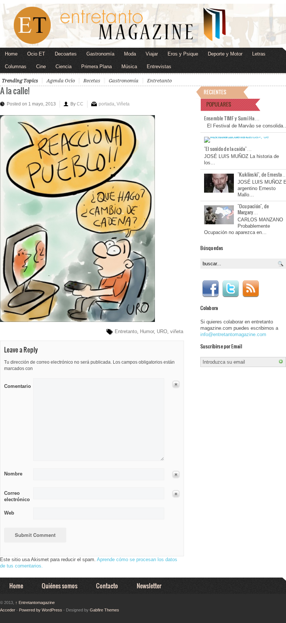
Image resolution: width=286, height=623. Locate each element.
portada (106, 104)
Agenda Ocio (61, 80)
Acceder (7, 610)
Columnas (15, 66)
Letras (259, 54)
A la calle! (14, 90)
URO (162, 331)
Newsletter (149, 585)
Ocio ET (36, 54)
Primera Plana (96, 66)
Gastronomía (100, 54)
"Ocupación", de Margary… (253, 209)
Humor (147, 331)
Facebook (210, 289)
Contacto (107, 585)
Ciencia (63, 66)
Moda (130, 54)
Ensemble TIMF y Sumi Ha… (232, 118)
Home (11, 54)
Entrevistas (159, 66)
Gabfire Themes (104, 610)
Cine (41, 66)
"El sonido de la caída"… (228, 148)
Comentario (16, 385)
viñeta (176, 331)
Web (9, 513)
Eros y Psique (183, 54)
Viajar (152, 54)
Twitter (230, 289)
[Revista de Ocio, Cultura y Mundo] (143, 26)
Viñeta (123, 104)
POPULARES (218, 104)
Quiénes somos (59, 585)
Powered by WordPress (40, 610)
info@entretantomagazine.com (233, 334)
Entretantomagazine (35, 602)
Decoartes (66, 54)
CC (80, 104)
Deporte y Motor (225, 54)
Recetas (91, 80)
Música (129, 66)
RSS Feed (251, 289)
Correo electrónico (16, 496)
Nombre (13, 474)
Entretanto (159, 80)
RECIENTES (215, 92)
